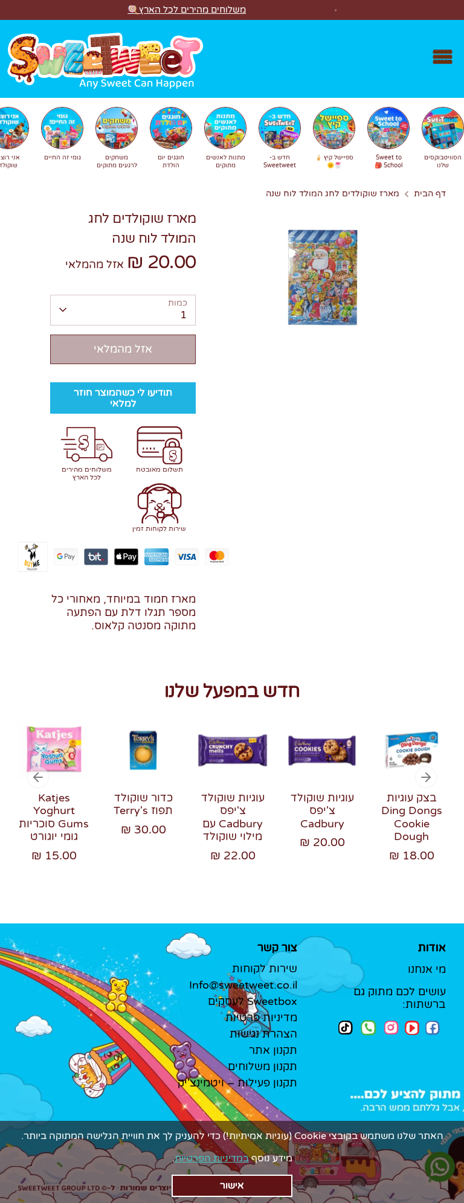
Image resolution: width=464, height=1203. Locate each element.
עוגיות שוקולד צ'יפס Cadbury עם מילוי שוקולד (233, 817)
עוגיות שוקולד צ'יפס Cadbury (322, 810)
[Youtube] (412, 1028)
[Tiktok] (345, 1028)
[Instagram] (391, 1028)
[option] (44, 801)
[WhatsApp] (368, 1029)
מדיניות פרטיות (261, 1017)
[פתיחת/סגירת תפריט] (442, 59)
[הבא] (426, 777)
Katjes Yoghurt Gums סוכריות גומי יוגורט (54, 817)
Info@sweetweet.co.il (243, 985)
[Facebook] (432, 1028)
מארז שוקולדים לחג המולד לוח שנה (332, 194)
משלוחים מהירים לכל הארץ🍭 (186, 9)
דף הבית (430, 194)
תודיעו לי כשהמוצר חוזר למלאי (123, 398)
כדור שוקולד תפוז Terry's (143, 804)
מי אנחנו (427, 969)
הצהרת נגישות (263, 1034)
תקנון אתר (273, 1050)
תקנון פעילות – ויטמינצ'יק (237, 1082)
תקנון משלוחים (262, 1066)
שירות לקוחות (264, 968)
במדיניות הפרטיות (212, 1158)
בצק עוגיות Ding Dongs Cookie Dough (411, 817)
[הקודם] (38, 777)
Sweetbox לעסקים (252, 1001)
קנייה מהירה (54, 745)
